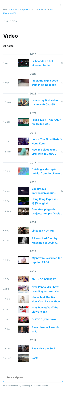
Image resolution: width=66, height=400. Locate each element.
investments (9, 13)
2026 (33, 54)
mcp (52, 9)
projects (27, 9)
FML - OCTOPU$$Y (44, 279)
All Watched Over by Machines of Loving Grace (44, 241)
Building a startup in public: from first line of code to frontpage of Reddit (46, 171)
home (11, 9)
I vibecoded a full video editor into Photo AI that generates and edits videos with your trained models (44, 63)
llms (46, 9)
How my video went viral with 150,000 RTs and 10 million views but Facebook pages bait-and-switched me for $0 (44, 152)
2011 (33, 340)
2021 (33, 113)
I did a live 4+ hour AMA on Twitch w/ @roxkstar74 (47, 122)
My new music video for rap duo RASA (47, 260)
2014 (33, 222)
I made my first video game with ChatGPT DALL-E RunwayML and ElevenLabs (45, 102)
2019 (33, 132)
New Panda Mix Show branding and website (45, 289)
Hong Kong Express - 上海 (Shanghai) (47, 201)
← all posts (10, 21)
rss (35, 9)
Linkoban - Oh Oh (43, 230)
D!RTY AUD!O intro (44, 319)
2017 (33, 162)
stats (18, 9)
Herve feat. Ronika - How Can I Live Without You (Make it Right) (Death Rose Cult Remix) (47, 300)
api (40, 9)
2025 (33, 73)
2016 (33, 182)
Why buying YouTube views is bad (45, 309)
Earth (35, 357)
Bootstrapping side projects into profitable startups (46, 212)
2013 (33, 251)
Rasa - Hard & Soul (43, 348)
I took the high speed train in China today (45, 82)
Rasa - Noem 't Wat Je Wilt (45, 329)
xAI (34, 385)
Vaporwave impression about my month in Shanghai (45, 191)
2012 (33, 270)
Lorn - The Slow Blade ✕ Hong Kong (47, 141)
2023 (33, 93)
